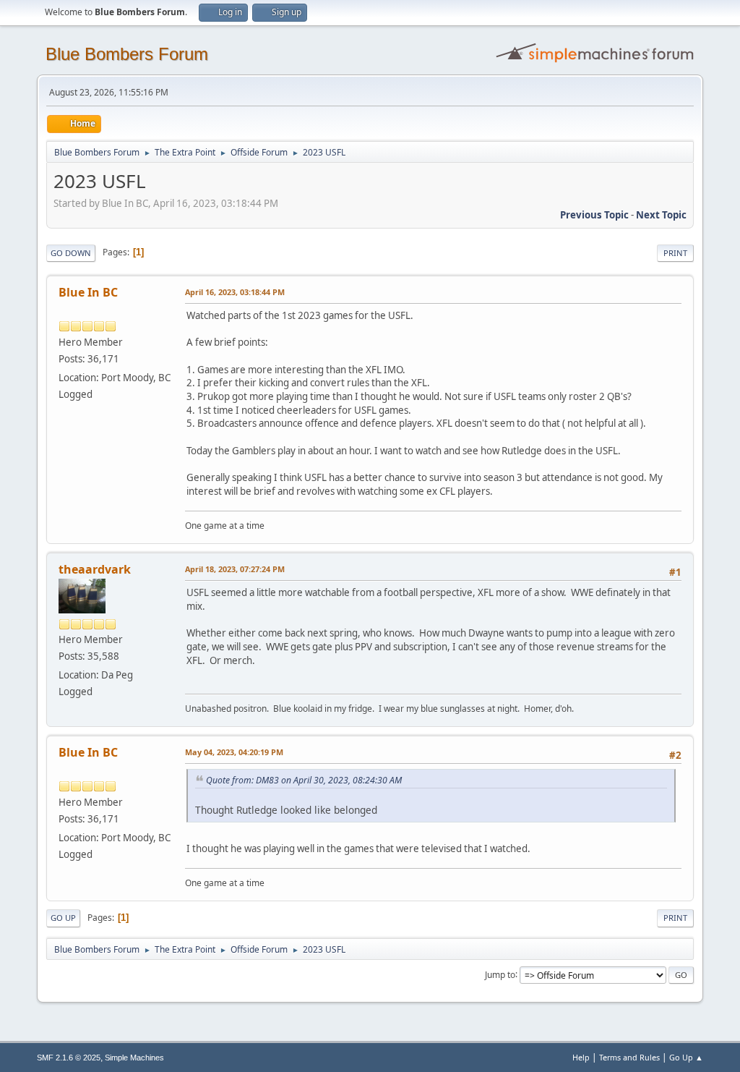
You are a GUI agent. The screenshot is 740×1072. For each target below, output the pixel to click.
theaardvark (95, 569)
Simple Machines (134, 1057)
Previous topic (594, 214)
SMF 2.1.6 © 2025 (68, 1057)
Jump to (500, 974)
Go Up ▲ (686, 1057)
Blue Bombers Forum (127, 54)
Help (581, 1057)
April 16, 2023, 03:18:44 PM (235, 291)
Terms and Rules (629, 1057)
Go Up (63, 917)
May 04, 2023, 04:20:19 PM (234, 751)
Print (675, 252)
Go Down (71, 252)
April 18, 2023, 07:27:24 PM (235, 568)
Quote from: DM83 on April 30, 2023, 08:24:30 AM (304, 780)
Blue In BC (88, 292)
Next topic (661, 214)
